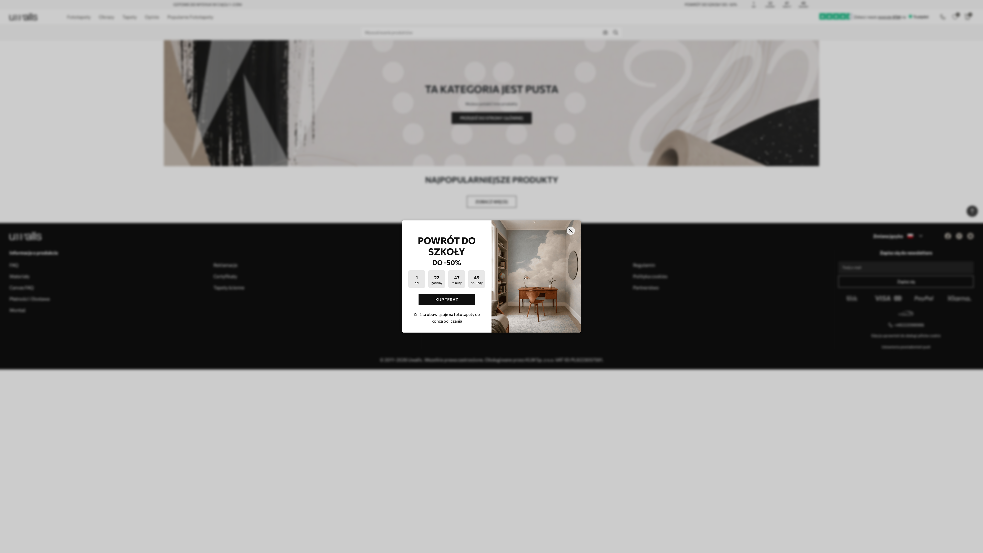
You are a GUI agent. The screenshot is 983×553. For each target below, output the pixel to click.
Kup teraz (446, 299)
